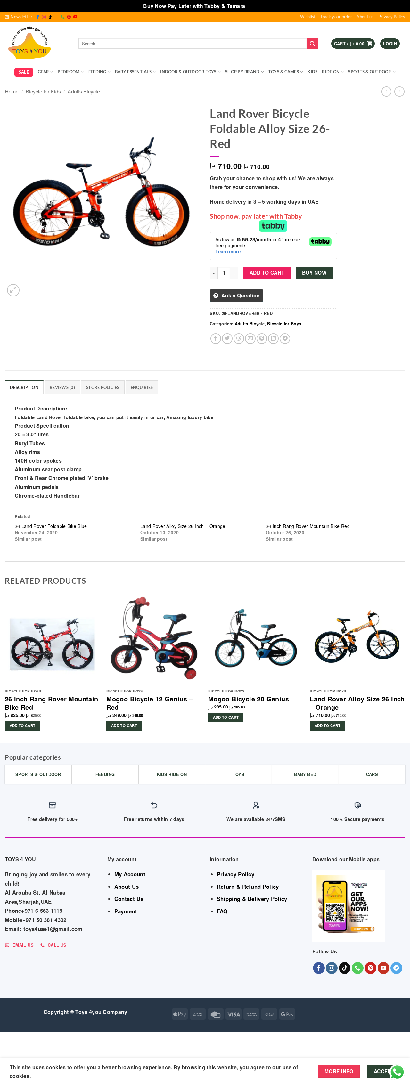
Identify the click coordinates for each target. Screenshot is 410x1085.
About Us (126, 886)
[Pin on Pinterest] (262, 338)
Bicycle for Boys (284, 324)
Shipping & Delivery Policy (252, 899)
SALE (24, 72)
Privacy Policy (391, 16)
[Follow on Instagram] (44, 17)
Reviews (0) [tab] (62, 387)
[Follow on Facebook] (38, 17)
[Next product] (386, 91)
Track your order (336, 16)
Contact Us (129, 899)
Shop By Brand (242, 71)
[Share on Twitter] (227, 338)
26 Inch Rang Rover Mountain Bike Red (308, 526)
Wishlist (308, 16)
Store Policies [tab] (102, 387)
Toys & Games (283, 71)
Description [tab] (24, 387)
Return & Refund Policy (248, 886)
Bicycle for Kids (43, 91)
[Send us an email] (56, 17)
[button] (18, 17)
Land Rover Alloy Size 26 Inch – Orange (182, 526)
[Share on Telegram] (285, 338)
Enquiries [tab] (142, 387)
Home (12, 91)
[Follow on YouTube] (75, 17)
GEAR (43, 71)
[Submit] (312, 43)
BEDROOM (68, 71)
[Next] (405, 666)
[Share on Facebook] (215, 338)
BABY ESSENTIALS (133, 71)
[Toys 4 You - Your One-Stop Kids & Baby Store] (37, 43)
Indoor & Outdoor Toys (188, 71)
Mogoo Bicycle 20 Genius (248, 699)
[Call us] (63, 17)
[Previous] (5, 666)
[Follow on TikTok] (50, 17)
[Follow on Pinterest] (69, 17)
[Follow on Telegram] (396, 968)
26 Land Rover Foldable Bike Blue (51, 526)
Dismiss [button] (257, 6)
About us (365, 16)
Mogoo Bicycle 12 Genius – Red (149, 703)
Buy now (314, 272)
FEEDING (97, 71)
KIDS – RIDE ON (324, 71)
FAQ (222, 911)
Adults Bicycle (84, 91)
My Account (129, 874)
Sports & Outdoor (369, 71)
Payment (125, 911)
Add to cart (267, 272)
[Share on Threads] (239, 338)
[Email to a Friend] (250, 338)
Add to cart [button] (23, 725)
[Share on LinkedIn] (273, 338)
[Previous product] (399, 91)
